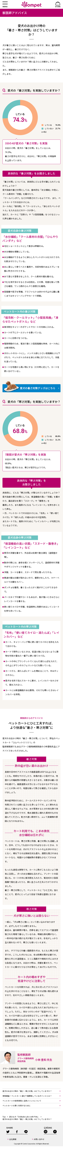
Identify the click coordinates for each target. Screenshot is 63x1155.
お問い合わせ (39, 1139)
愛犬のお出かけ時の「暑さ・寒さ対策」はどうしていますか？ (27, 1091)
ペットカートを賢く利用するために (16, 1105)
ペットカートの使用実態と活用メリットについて (21, 1100)
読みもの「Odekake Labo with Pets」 (24, 1116)
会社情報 (12, 1139)
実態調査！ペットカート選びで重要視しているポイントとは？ (27, 1096)
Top (4, 1116)
